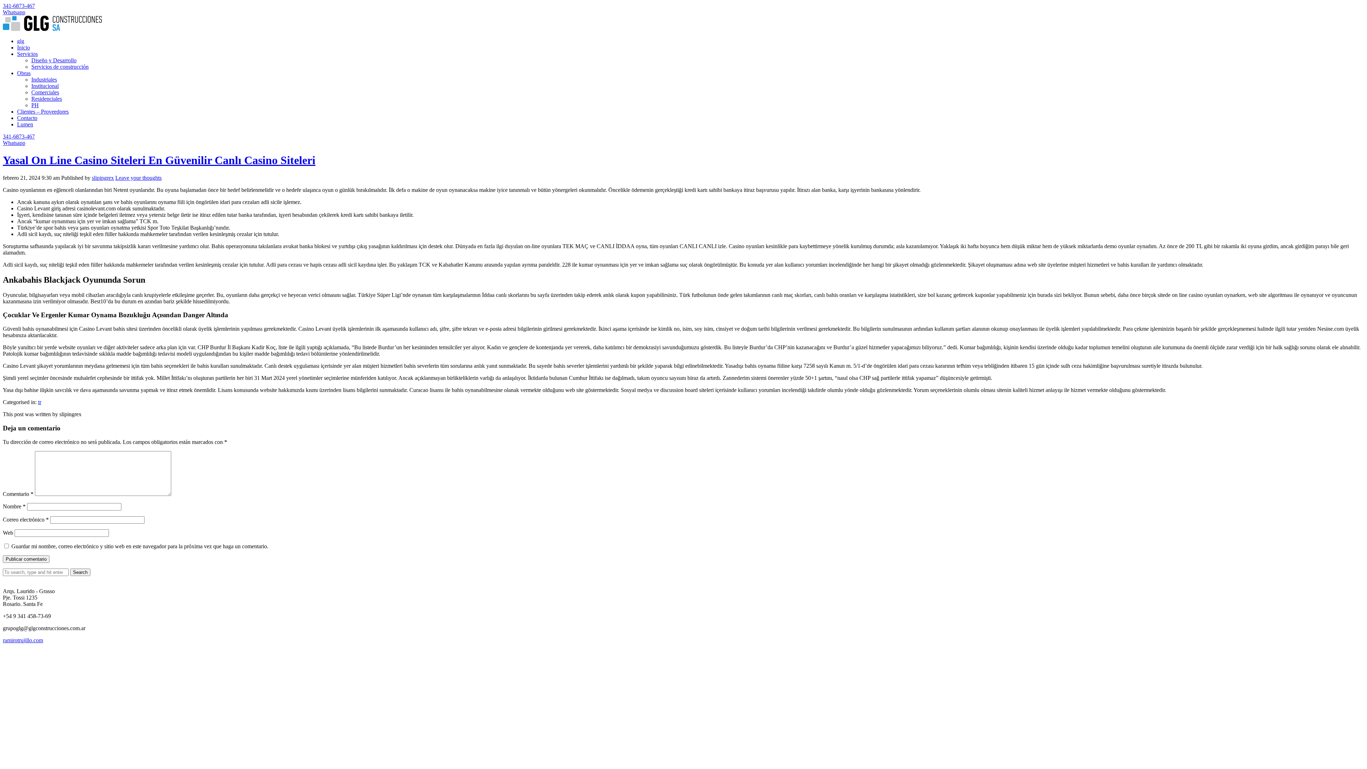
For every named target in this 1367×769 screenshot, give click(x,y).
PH (35, 105)
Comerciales (45, 92)
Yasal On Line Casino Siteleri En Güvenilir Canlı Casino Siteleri (159, 160)
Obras (24, 73)
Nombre (14, 506)
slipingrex (103, 178)
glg (20, 41)
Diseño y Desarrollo (54, 60)
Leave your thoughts (138, 178)
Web (8, 533)
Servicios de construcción (60, 67)
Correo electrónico (26, 520)
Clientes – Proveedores (43, 112)
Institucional (45, 86)
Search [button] (80, 572)
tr (39, 402)
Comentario (18, 494)
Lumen (25, 124)
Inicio (23, 48)
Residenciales (46, 99)
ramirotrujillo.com (23, 640)
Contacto (27, 118)
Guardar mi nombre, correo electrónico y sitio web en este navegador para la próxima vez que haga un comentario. (139, 546)
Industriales (44, 80)
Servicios (27, 54)
